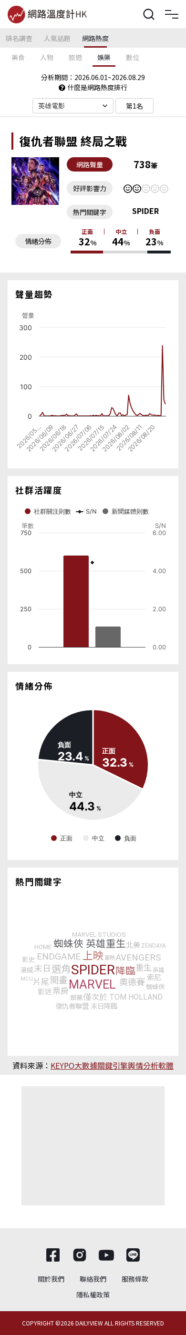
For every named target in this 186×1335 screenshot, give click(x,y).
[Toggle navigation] (171, 14)
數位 (132, 57)
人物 (46, 57)
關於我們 (51, 1279)
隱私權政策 (93, 1294)
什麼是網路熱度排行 (97, 87)
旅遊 (75, 57)
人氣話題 (57, 38)
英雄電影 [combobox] (51, 106)
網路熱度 (95, 38)
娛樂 (104, 57)
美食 (18, 57)
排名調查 (19, 38)
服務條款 (135, 1279)
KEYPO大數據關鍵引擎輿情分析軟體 (112, 1065)
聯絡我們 (93, 1279)
